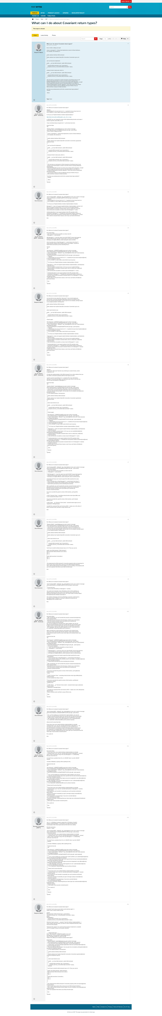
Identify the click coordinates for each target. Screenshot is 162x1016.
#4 (128, 227)
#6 (128, 364)
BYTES (43, 13)
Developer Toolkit (78, 13)
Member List (35, 16)
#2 (128, 105)
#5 (128, 293)
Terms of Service (118, 1006)
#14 (128, 904)
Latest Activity (44, 35)
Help (98, 1006)
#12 (128, 746)
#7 (128, 462)
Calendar (43, 16)
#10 (128, 611)
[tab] (35, 35)
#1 (128, 43)
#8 (128, 519)
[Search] (130, 7)
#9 (128, 579)
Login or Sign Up (125, 1)
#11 (128, 706)
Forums (34, 13)
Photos (54, 35)
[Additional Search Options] (127, 7)
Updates (65, 13)
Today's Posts (51, 16)
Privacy (110, 1006)
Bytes (94, 1006)
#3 (128, 191)
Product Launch (53, 13)
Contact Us (104, 1006)
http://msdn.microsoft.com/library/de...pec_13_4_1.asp (59, 117)
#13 (128, 817)
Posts (35, 35)
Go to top (127, 1006)
